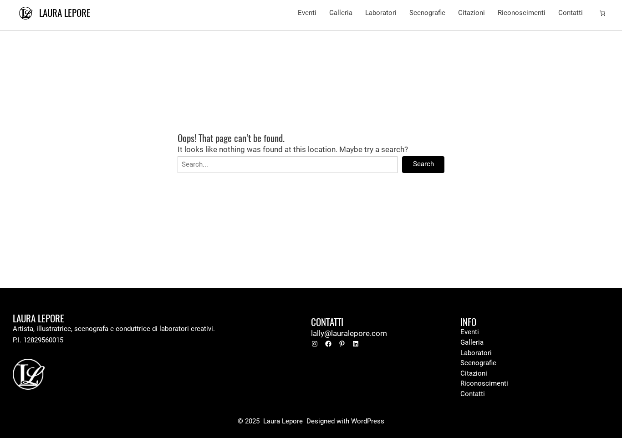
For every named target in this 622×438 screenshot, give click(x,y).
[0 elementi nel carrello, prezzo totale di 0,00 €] (602, 13)
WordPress (367, 421)
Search (423, 164)
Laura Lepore (65, 13)
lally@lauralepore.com (349, 333)
